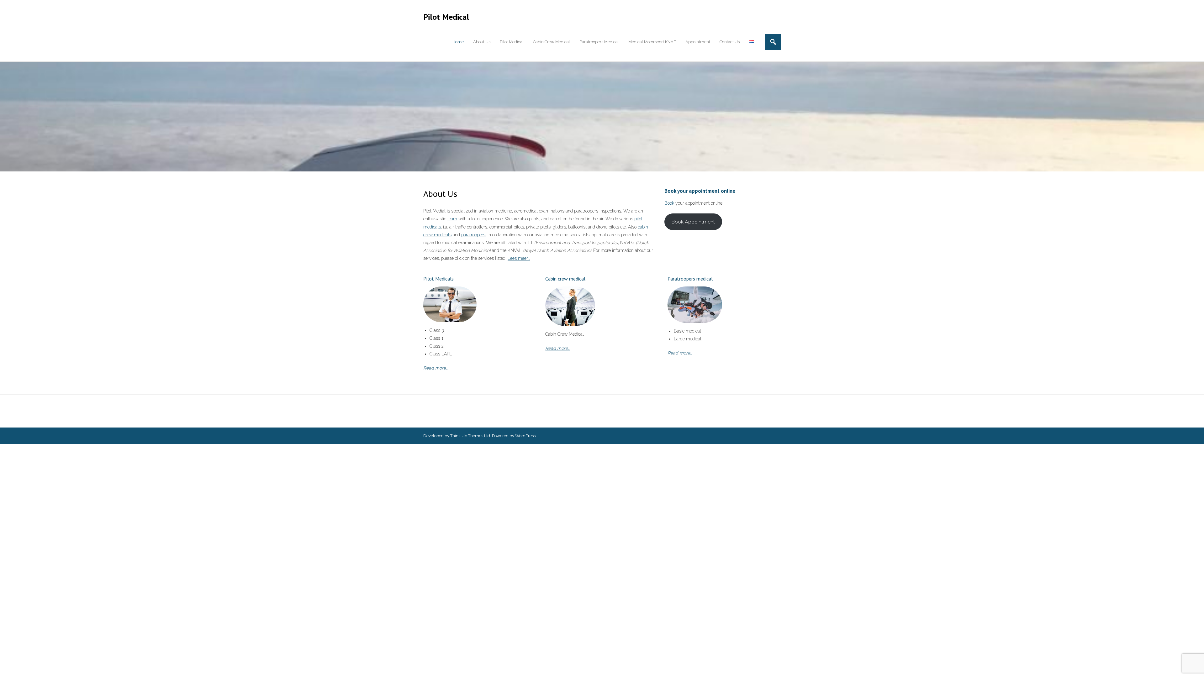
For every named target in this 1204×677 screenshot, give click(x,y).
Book (669, 203)
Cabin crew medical (565, 279)
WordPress (525, 435)
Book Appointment (693, 222)
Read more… (435, 367)
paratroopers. (473, 234)
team (452, 218)
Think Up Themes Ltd (470, 435)
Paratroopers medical (690, 279)
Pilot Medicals (438, 279)
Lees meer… (519, 258)
